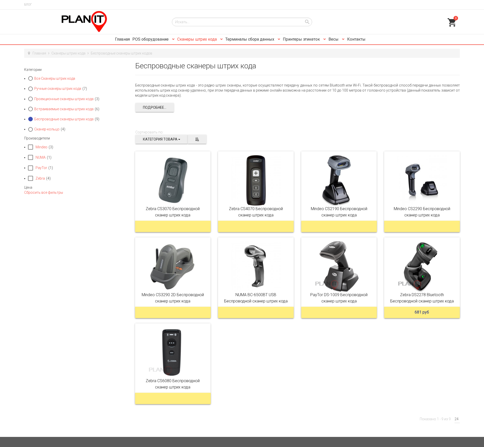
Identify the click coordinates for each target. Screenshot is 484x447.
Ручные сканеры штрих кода (57, 89)
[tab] (76, 69)
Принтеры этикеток (302, 39)
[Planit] (94, 22)
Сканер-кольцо (46, 129)
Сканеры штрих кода (197, 39)
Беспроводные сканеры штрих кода (64, 119)
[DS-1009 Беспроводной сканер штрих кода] (339, 266)
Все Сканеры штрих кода (54, 78)
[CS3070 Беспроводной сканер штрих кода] (173, 180)
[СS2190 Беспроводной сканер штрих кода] (339, 180)
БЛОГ (28, 4)
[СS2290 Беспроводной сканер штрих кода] (422, 180)
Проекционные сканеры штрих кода (64, 99)
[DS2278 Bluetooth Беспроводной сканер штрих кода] (422, 266)
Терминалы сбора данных (250, 39)
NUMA (41, 157)
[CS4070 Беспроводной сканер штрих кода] (256, 180)
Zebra (40, 178)
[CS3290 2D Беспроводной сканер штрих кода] (173, 266)
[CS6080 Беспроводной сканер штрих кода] (173, 352)
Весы (334, 39)
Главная (122, 39)
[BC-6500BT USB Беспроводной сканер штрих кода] (256, 266)
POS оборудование (151, 39)
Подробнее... (154, 107)
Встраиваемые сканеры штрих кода (64, 109)
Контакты (356, 39)
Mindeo (41, 147)
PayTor (41, 168)
